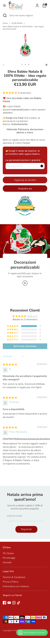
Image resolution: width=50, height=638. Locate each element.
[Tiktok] (18, 602)
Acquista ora (25, 188)
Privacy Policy (10, 581)
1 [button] (21, 64)
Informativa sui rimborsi (16, 586)
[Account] (37, 4)
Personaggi (9, 557)
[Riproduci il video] (25, 283)
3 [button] (28, 64)
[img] (10, 364)
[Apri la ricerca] (4, 15)
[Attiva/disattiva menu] (4, 5)
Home (5, 23)
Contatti (7, 562)
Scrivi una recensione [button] (25, 346)
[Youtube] (9, 602)
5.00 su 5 (32, 316)
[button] (10, 92)
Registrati (26, 529)
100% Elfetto (16, 23)
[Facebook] (4, 602)
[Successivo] (46, 65)
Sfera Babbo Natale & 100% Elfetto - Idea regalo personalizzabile (23, 27)
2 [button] (25, 64)
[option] (25, 47)
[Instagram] (14, 602)
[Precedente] (4, 65)
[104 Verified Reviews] (25, 217)
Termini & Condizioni (14, 577)
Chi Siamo (8, 553)
